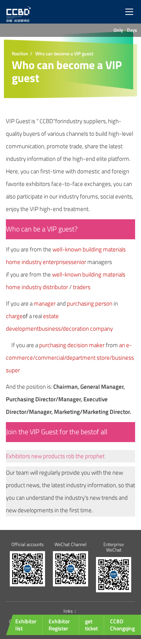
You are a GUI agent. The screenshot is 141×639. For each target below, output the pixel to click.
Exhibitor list (25, 624)
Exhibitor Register (59, 624)
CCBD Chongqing (122, 624)
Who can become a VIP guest (64, 53)
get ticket (91, 624)
